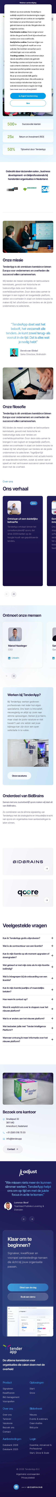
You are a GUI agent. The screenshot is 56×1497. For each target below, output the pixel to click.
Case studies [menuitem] (36, 1423)
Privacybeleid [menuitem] (28, 1477)
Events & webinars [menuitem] (39, 1419)
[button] (13, 594)
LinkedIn (15, 658)
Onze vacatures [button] (19, 775)
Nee (28, 103)
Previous (24, 1219)
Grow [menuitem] (32, 1392)
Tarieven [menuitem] (7, 1419)
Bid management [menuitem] (11, 1397)
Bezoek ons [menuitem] (8, 1427)
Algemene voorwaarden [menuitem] (28, 1474)
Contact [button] (11, 1149)
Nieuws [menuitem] (33, 1414)
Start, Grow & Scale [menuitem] (39, 1452)
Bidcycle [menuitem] (34, 1427)
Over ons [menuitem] (7, 1414)
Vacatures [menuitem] (8, 1423)
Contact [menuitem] (7, 1431)
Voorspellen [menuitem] (8, 1401)
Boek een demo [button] (28, 1296)
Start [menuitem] (32, 1388)
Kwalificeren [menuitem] (9, 1392)
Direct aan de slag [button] (28, 1287)
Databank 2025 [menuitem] (10, 1449)
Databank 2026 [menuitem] (10, 1445)
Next (32, 1219)
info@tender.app (14, 1138)
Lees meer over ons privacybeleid (23, 89)
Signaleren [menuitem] (8, 1388)
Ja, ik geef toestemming (28, 95)
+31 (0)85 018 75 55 (15, 1132)
